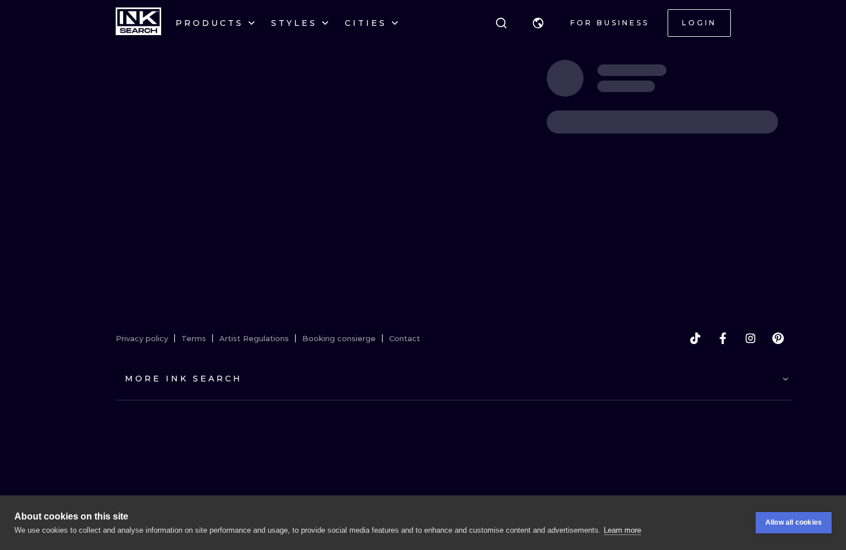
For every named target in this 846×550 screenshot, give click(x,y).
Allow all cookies (793, 522)
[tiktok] (695, 338)
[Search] (501, 23)
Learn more (622, 530)
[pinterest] (778, 338)
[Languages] (538, 23)
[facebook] (723, 338)
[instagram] (750, 338)
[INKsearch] (138, 23)
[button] (538, 23)
